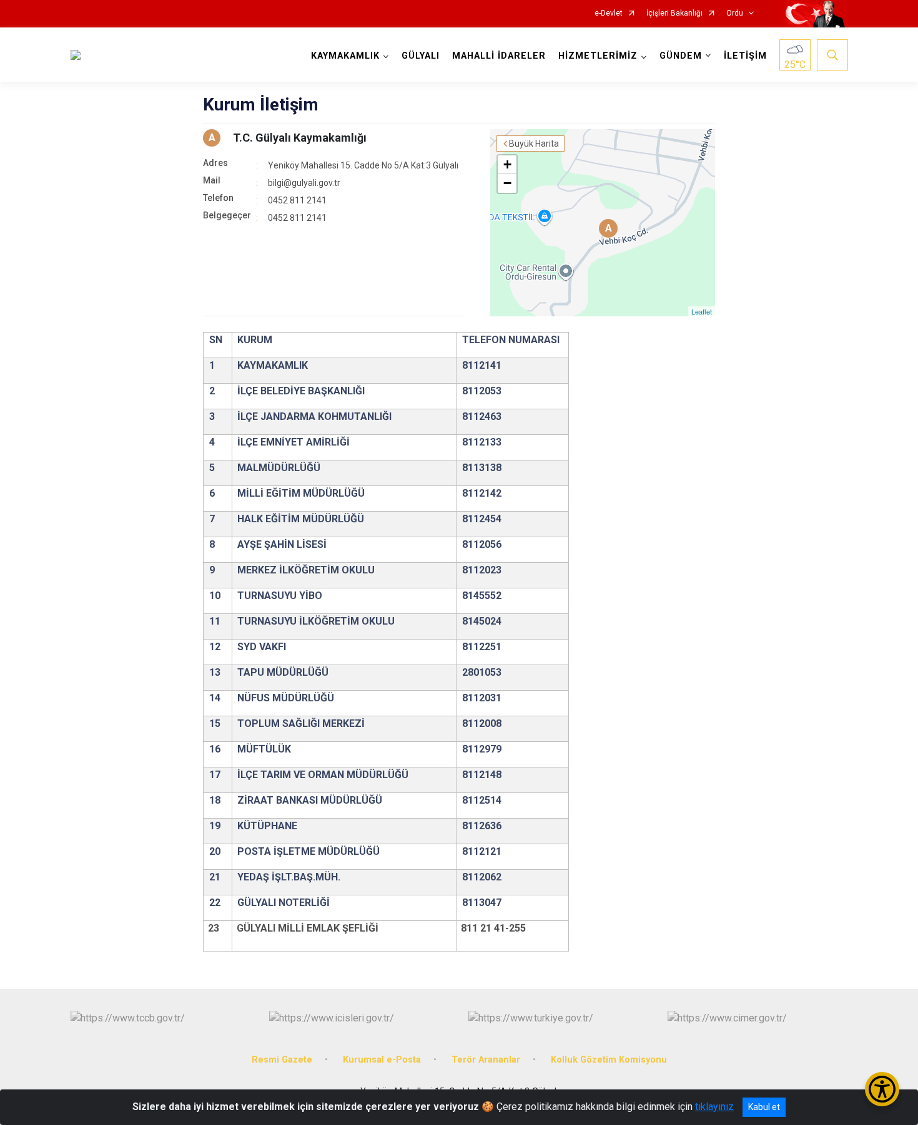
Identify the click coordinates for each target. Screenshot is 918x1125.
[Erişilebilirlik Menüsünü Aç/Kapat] (882, 1089)
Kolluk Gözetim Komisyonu (609, 1059)
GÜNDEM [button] (680, 56)
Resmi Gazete (282, 1059)
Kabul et (764, 1107)
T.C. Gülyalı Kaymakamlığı (300, 137)
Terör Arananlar (486, 1059)
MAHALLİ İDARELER (499, 56)
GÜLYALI (421, 56)
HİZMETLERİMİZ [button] (598, 56)
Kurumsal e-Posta (382, 1059)
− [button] (507, 183)
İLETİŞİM (745, 56)
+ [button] (507, 164)
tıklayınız (714, 1107)
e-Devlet (609, 13)
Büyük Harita (534, 144)
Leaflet (701, 311)
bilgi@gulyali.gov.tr (304, 183)
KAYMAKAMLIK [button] (345, 56)
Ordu (734, 13)
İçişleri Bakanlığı (674, 13)
